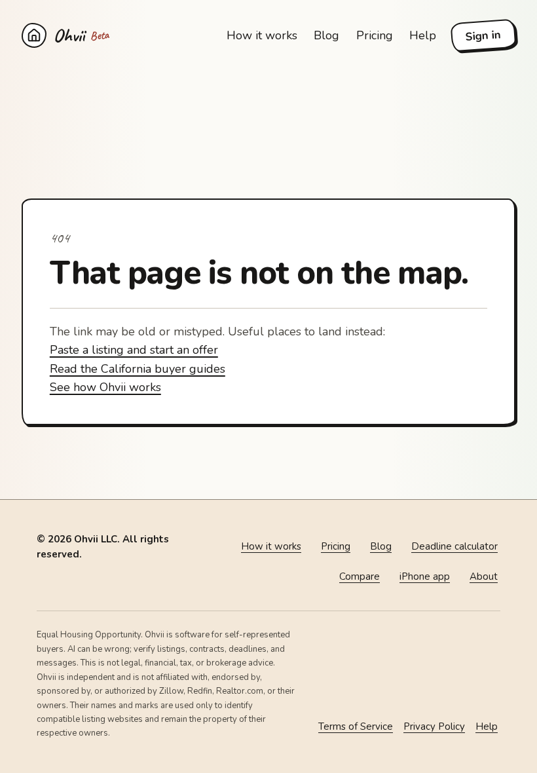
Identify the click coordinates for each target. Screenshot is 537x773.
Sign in (483, 36)
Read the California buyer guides (137, 369)
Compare (359, 576)
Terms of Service (355, 726)
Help (422, 35)
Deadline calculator (454, 546)
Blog (326, 35)
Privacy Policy (434, 726)
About (484, 576)
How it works (262, 35)
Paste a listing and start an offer (134, 350)
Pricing (374, 35)
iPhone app (424, 576)
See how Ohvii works (105, 387)
